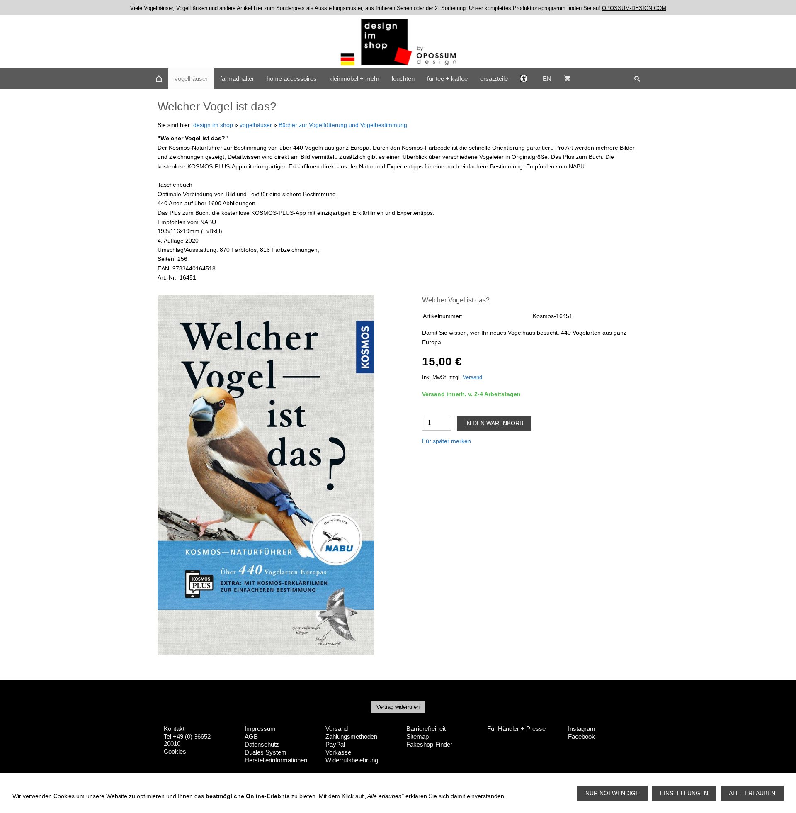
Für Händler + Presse (516, 728)
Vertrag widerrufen (398, 707)
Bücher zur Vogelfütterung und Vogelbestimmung (343, 125)
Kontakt (174, 728)
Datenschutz (262, 744)
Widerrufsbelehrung (351, 760)
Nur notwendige (612, 793)
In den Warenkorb (494, 423)
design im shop (213, 125)
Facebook (581, 736)
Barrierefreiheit (426, 728)
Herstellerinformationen (276, 760)
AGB (251, 736)
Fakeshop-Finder (429, 744)
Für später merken (446, 441)
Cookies (175, 751)
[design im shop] (158, 78)
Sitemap (417, 736)
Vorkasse (338, 752)
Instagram (581, 728)
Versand (472, 377)
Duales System (265, 752)
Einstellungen (684, 793)
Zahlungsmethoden (351, 736)
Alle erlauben (752, 793)
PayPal (335, 744)
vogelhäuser (256, 125)
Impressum (260, 728)
